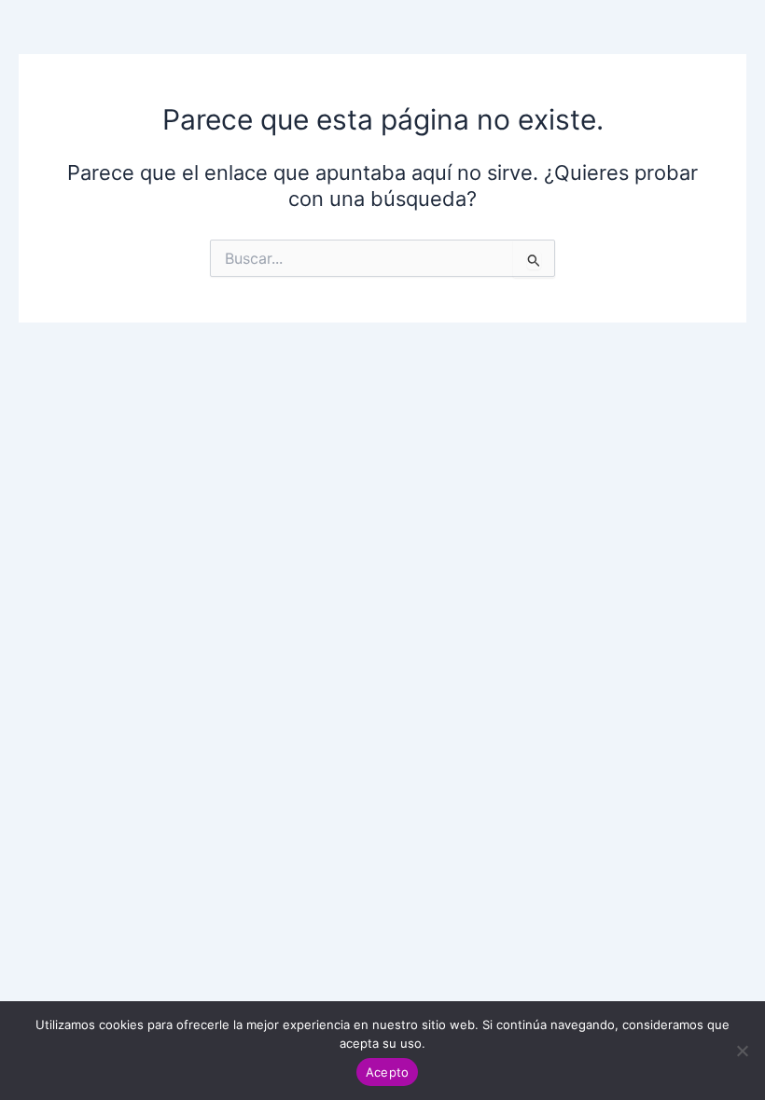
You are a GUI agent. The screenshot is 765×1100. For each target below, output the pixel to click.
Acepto (388, 1072)
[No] (741, 1050)
